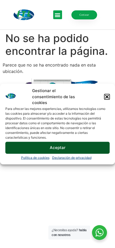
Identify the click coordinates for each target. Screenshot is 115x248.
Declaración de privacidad (71, 157)
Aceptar (58, 147)
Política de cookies (35, 157)
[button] (107, 97)
